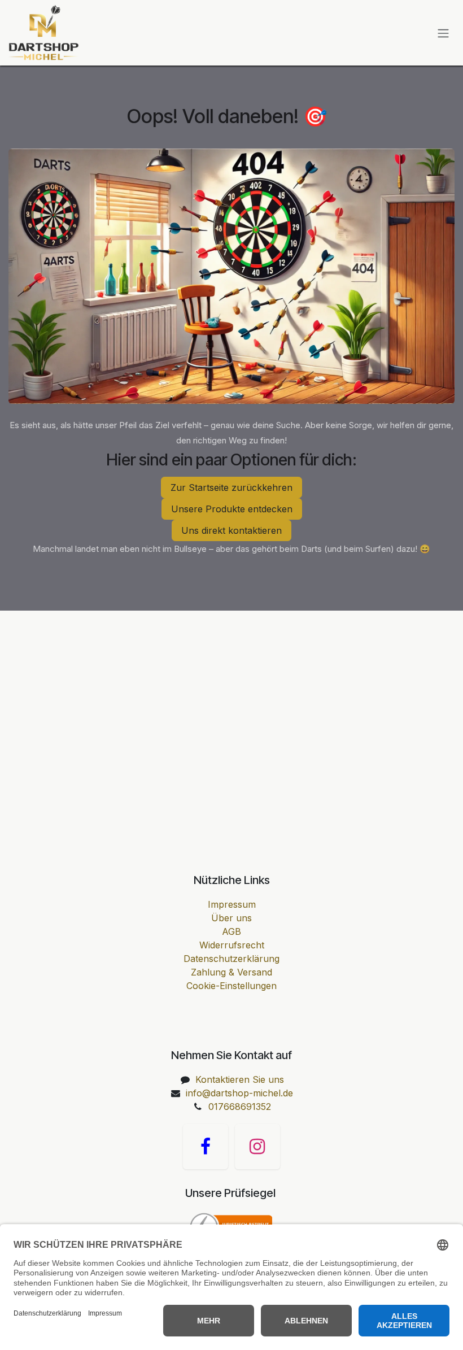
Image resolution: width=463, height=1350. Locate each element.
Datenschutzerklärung (231, 958)
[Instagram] (257, 1146)
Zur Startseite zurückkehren (231, 487)
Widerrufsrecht (231, 945)
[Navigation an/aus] (443, 33)
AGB (231, 931)
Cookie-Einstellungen (231, 985)
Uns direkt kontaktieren (231, 530)
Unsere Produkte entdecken (231, 509)
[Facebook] (205, 1146)
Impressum (232, 904)
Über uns (231, 918)
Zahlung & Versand (231, 972)
